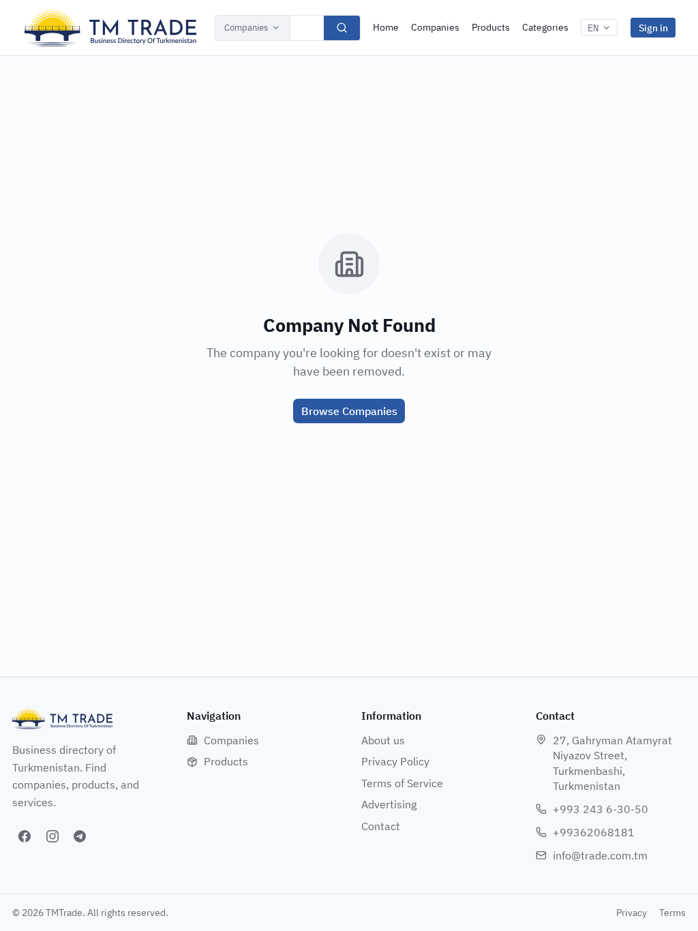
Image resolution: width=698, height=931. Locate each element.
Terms (672, 912)
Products (491, 27)
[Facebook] (24, 836)
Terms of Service (402, 783)
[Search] (342, 28)
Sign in (653, 27)
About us (383, 740)
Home (386, 27)
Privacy (631, 912)
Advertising (388, 804)
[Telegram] (79, 836)
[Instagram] (52, 836)
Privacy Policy (395, 761)
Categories (545, 27)
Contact (380, 826)
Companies (246, 27)
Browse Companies (349, 411)
